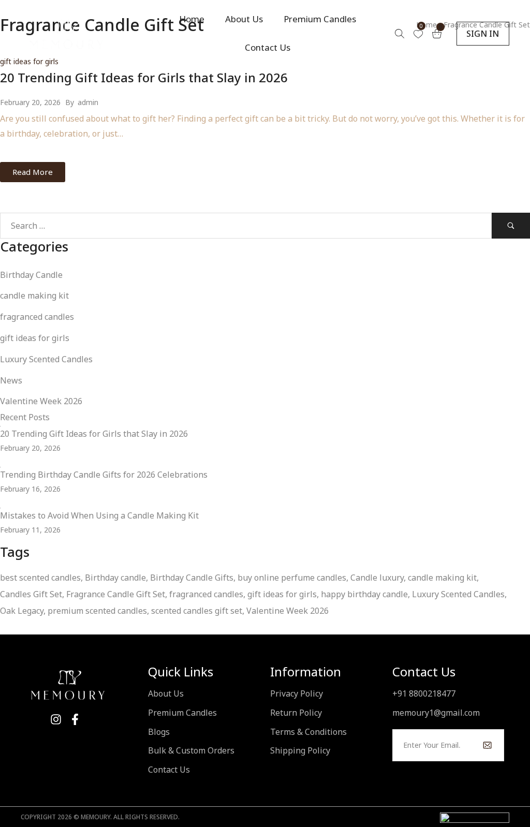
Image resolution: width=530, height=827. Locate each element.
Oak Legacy (21, 610)
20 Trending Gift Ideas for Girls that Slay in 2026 (144, 77)
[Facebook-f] (75, 719)
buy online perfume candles (292, 577)
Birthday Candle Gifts (191, 577)
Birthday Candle (31, 274)
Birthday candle (115, 577)
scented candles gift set (196, 610)
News (11, 380)
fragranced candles (37, 316)
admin (88, 102)
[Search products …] (399, 33)
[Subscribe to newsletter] (487, 745)
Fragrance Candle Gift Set (115, 594)
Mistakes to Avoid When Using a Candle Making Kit (99, 515)
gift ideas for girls (34, 338)
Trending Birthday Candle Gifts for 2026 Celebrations (104, 474)
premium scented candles (97, 610)
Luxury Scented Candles (46, 359)
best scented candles (40, 577)
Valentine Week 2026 (41, 401)
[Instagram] (56, 719)
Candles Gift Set (31, 594)
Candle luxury (377, 577)
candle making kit (34, 295)
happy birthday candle (364, 594)
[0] (418, 34)
